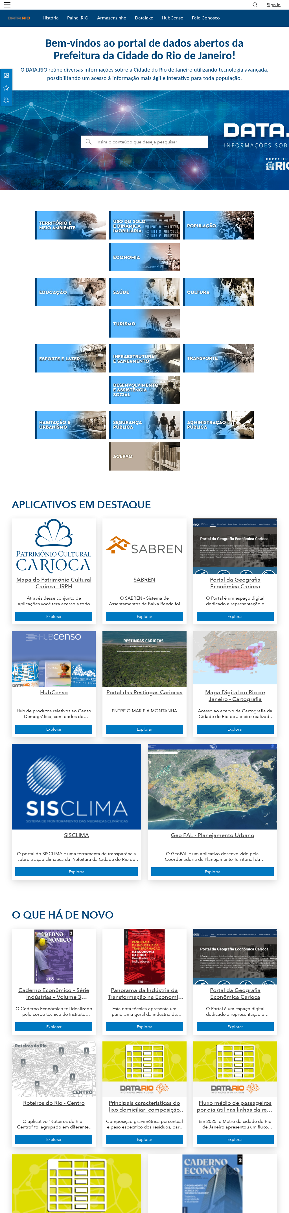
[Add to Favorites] (6, 87)
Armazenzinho (111, 18)
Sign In (274, 4)
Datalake (144, 18)
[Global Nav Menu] (7, 5)
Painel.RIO (78, 18)
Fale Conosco (206, 18)
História (51, 18)
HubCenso (172, 18)
